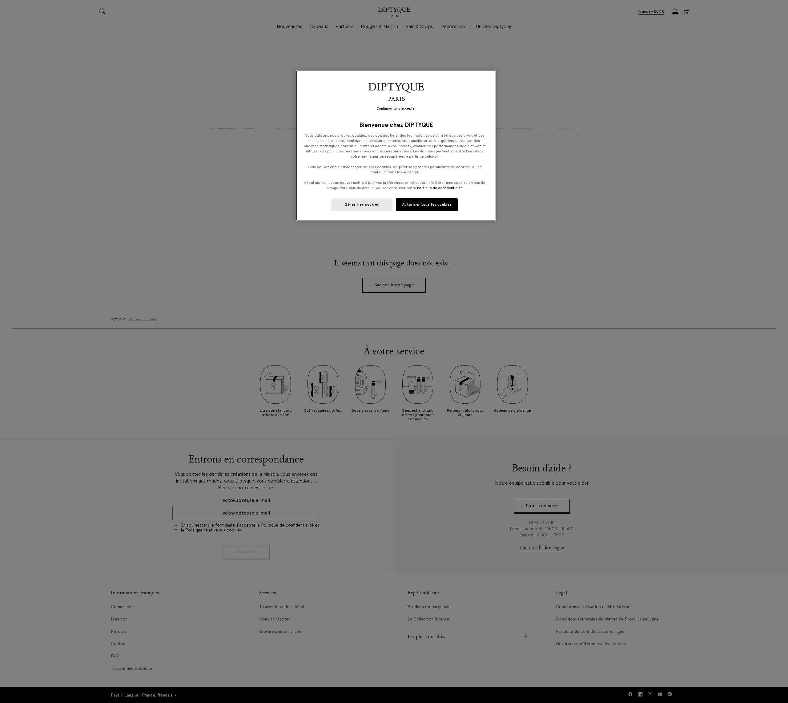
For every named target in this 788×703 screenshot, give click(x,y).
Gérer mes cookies (361, 204)
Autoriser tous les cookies (427, 204)
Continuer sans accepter (396, 109)
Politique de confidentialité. (440, 188)
